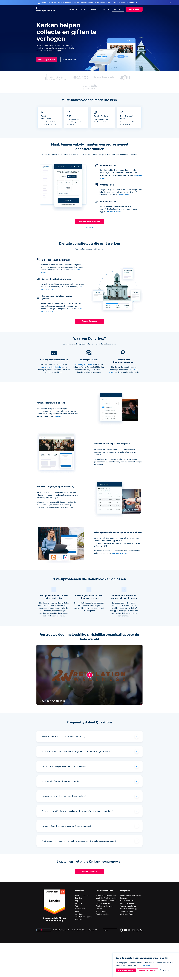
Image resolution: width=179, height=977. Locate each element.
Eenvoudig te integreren (84, 364)
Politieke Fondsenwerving (106, 895)
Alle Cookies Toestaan (126, 970)
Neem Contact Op (82, 895)
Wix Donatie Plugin (127, 903)
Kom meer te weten (113, 211)
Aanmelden (133, 3)
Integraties (125, 891)
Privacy (77, 911)
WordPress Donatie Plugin (130, 895)
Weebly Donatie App (128, 906)
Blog (76, 901)
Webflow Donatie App (128, 909)
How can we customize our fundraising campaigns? (64, 796)
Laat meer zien (147, 965)
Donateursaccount (125, 194)
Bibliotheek (79, 919)
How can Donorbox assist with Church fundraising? (63, 736)
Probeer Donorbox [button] (89, 321)
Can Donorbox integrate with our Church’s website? (64, 766)
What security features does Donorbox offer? (61, 781)
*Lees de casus (89, 227)
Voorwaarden (80, 909)
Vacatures (78, 903)
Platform (72, 9)
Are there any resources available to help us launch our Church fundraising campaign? (79, 841)
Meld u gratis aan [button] (46, 59)
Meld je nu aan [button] (134, 9)
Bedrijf (105, 9)
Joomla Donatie (126, 911)
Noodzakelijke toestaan (147, 970)
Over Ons (78, 898)
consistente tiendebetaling (51, 367)
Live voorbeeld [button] (70, 59)
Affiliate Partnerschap (83, 917)
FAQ (76, 906)
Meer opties (164, 970)
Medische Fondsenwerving (106, 898)
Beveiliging (79, 914)
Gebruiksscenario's (104, 891)
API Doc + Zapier (127, 914)
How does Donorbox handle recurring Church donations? (66, 826)
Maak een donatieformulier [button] (89, 221)
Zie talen (57, 416)
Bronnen (94, 9)
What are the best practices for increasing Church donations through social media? (77, 751)
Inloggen (117, 9)
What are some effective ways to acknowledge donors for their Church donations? (77, 811)
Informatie (79, 891)
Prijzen (83, 9)
